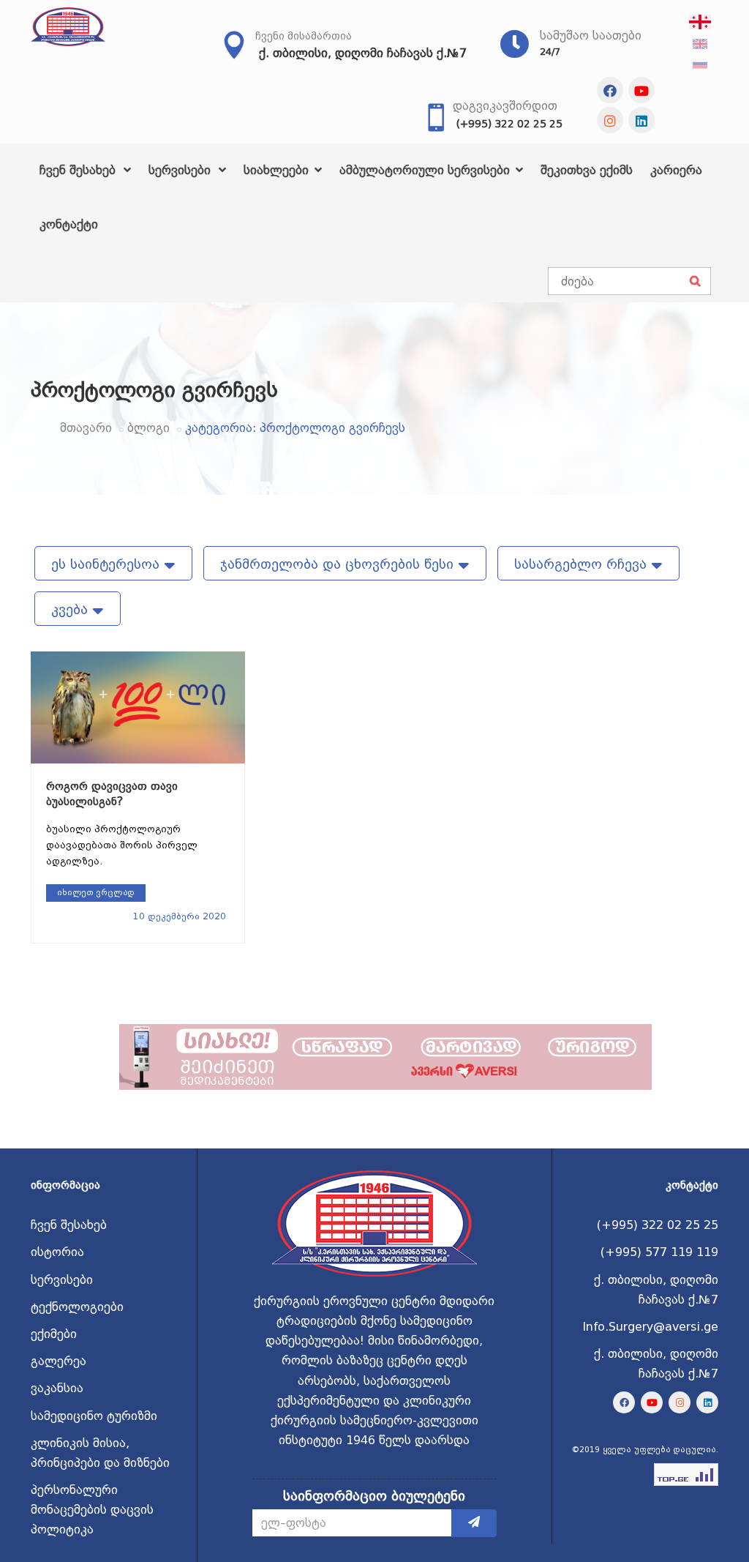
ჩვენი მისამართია (303, 36)
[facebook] (610, 90)
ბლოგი (148, 428)
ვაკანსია (57, 1388)
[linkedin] (641, 120)
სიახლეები (278, 170)
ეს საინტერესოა (107, 564)
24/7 (550, 51)
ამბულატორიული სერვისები (426, 170)
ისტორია (57, 1252)
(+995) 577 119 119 (659, 1252)
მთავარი (86, 428)
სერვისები (181, 170)
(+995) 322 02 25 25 (509, 124)
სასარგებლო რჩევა (582, 564)
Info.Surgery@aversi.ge (650, 1327)
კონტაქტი (68, 224)
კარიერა (676, 170)
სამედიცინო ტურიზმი (94, 1416)
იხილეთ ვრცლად (96, 892)
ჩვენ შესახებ (79, 170)
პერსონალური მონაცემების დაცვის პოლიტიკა (92, 1509)
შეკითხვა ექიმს (587, 170)
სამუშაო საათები (590, 35)
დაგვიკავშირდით (505, 106)
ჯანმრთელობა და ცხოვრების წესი (339, 564)
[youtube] (641, 90)
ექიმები (54, 1334)
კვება (71, 609)
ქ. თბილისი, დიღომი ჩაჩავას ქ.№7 (363, 53)
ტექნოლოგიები (77, 1307)
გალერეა (58, 1361)
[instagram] (610, 120)
